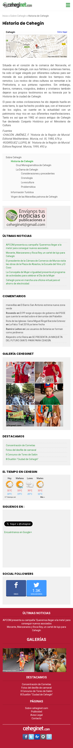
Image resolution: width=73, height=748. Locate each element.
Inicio (5, 15)
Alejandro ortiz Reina (17, 337)
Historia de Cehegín (22, 161)
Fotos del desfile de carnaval (21, 450)
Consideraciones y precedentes (38, 173)
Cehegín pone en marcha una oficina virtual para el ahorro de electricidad (33, 282)
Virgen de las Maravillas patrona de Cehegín (34, 196)
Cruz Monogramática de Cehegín (33, 165)
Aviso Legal (36, 715)
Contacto (36, 718)
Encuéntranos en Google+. (18, 532)
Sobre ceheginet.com (36, 708)
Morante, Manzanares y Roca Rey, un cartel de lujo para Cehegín (35, 254)
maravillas (11, 305)
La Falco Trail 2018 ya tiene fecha (27, 324)
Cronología (27, 178)
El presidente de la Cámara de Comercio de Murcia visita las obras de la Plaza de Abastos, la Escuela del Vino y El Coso (36, 264)
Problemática (28, 186)
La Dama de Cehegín (27, 169)
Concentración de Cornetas (20, 445)
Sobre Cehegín (18, 15)
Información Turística (22, 192)
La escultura (27, 182)
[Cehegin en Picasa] (43, 736)
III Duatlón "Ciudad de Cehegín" (22, 459)
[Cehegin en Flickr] (37, 736)
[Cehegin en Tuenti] (49, 736)
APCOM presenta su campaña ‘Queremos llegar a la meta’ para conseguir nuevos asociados (33, 246)
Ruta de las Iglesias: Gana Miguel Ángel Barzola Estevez (35, 321)
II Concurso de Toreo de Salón (22, 454)
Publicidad (36, 711)
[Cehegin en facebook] (25, 736)
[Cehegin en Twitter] (31, 736)
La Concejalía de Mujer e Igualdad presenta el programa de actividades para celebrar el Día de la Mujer (35, 274)
